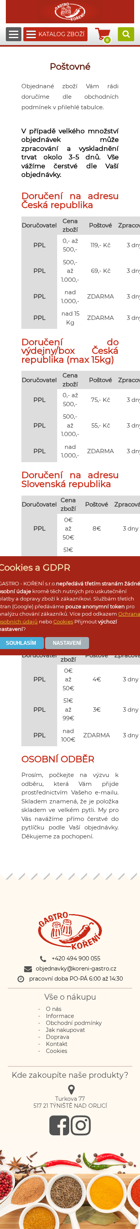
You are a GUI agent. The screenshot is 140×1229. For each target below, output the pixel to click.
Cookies (63, 621)
